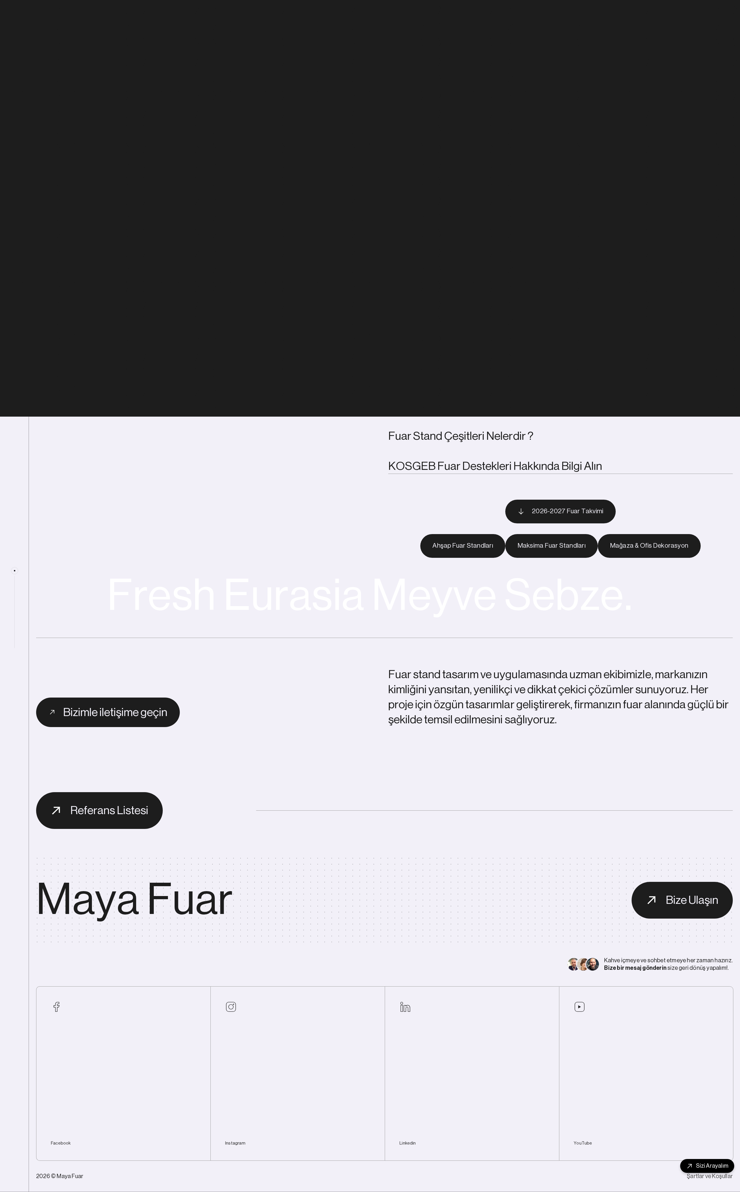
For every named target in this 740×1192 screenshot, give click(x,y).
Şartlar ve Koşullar (710, 1176)
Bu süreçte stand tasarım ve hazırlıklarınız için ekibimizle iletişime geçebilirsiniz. (541, 395)
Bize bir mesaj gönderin (635, 968)
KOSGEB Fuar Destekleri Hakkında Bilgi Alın (495, 466)
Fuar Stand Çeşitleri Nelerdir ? (461, 436)
